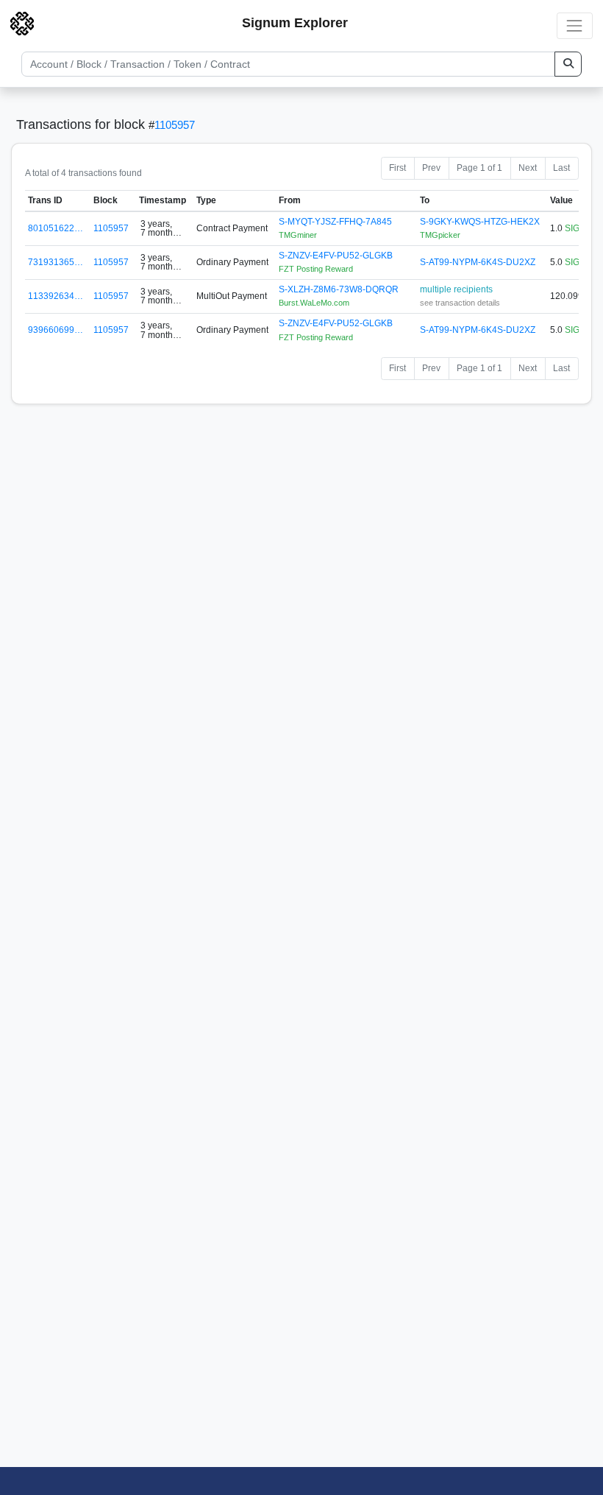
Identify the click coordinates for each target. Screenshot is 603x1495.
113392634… (55, 296)
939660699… (55, 330)
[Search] (568, 64)
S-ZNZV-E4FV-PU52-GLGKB (336, 255)
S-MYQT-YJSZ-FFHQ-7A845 (335, 222)
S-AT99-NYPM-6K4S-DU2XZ (477, 262)
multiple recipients (456, 289)
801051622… (55, 228)
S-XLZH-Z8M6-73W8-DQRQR (339, 289)
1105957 (174, 125)
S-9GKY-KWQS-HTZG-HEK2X (480, 222)
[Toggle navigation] (575, 25)
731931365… (55, 262)
